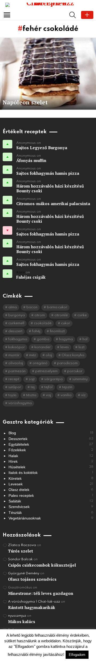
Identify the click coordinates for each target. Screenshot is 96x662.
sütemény (80, 379)
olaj (49, 355)
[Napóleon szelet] (48, 74)
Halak (51, 456)
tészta (31, 395)
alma (12, 307)
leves (64, 347)
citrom (39, 315)
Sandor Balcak (20, 559)
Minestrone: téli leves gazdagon (40, 593)
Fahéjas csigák (31, 277)
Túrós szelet (20, 551)
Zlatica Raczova (22, 545)
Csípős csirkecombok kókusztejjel (42, 565)
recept (13, 379)
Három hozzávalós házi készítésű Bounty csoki (50, 188)
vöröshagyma (20, 403)
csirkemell (16, 323)
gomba (43, 339)
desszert (15, 331)
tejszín (67, 387)
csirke (82, 315)
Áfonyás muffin (31, 160)
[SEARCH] (72, 15)
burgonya (16, 315)
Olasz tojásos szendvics (32, 579)
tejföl (48, 387)
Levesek (51, 484)
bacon (31, 307)
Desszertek (51, 439)
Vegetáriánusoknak (51, 518)
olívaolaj (15, 363)
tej (33, 387)
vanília (66, 395)
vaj (48, 395)
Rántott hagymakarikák (31, 607)
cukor (65, 323)
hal (84, 339)
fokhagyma (17, 339)
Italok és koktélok (51, 472)
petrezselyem (46, 371)
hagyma (66, 339)
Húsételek (51, 467)
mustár (13, 355)
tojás (12, 395)
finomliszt (57, 331)
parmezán (17, 371)
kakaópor (16, 347)
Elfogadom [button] (77, 655)
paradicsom (67, 363)
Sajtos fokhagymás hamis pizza (47, 173)
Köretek (51, 478)
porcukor (74, 371)
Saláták (51, 501)
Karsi (20, 272)
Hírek (51, 461)
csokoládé (42, 323)
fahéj (36, 331)
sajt (32, 379)
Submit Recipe (87, 15)
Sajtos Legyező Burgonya (41, 147)
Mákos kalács (21, 621)
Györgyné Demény (23, 573)
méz (32, 355)
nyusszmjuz (17, 616)
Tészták (51, 512)
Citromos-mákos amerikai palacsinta (53, 203)
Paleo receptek (51, 495)
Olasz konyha (73, 355)
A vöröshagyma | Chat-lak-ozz (34, 601)
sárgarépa (53, 379)
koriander (42, 347)
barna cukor (57, 307)
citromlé (61, 315)
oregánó (40, 363)
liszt (81, 347)
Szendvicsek (51, 507)
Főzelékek (51, 450)
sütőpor (14, 387)
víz (83, 395)
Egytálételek (51, 444)
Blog (51, 433)
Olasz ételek (51, 490)
